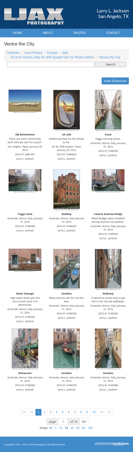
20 (72, 428)
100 (90, 428)
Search (111, 64)
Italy (65, 52)
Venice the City (109, 57)
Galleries (13, 52)
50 (83, 428)
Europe (52, 52)
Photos (80, 32)
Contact (113, 32)
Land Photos (33, 52)
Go (84, 421)
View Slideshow (115, 81)
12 (66, 428)
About (48, 32)
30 (77, 428)
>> (101, 412)
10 (94, 412)
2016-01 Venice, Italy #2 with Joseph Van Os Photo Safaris (52, 57)
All (51, 428)
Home (17, 32)
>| (109, 412)
